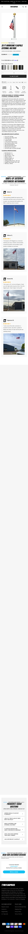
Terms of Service (18, 914)
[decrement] (3, 72)
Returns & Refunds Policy (20, 906)
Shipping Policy (18, 909)
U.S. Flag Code (4, 914)
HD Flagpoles (11, 930)
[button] (4, 43)
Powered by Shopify (19, 930)
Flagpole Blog (4, 911)
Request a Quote (5, 906)
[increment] (25, 72)
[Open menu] (2, 6)
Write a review (14, 872)
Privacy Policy (18, 911)
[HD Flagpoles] (14, 6)
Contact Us (3, 909)
